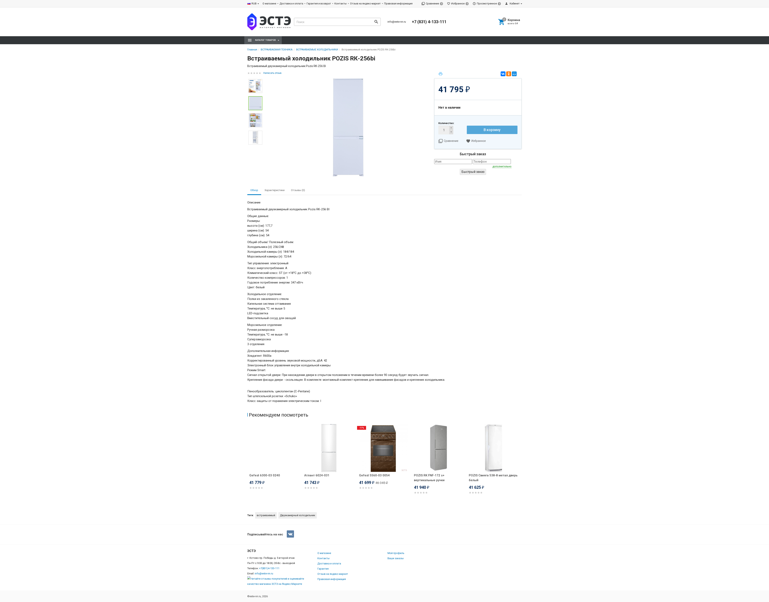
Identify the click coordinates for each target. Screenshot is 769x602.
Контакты (340, 3)
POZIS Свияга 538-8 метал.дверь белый (493, 478)
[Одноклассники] (508, 73)
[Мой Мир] (514, 73)
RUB (254, 3)
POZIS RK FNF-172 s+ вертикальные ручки (429, 478)
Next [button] (255, 147)
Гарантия (323, 568)
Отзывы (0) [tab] (298, 190)
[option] (348, 127)
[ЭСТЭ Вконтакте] (290, 534)
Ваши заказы (396, 558)
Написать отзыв (272, 73)
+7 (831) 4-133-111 (429, 21)
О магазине (269, 3)
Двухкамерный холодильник (297, 515)
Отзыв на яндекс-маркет (365, 3)
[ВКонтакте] (503, 73)
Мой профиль (396, 553)
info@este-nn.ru (397, 21)
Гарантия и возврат (319, 3)
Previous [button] (248, 465)
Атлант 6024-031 (316, 475)
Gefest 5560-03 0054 (374, 475)
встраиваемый (266, 515)
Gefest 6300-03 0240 (264, 475)
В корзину (492, 130)
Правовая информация (398, 3)
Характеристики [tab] (275, 190)
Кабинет (514, 3)
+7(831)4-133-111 (269, 568)
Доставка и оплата (291, 3)
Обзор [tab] (254, 190)
